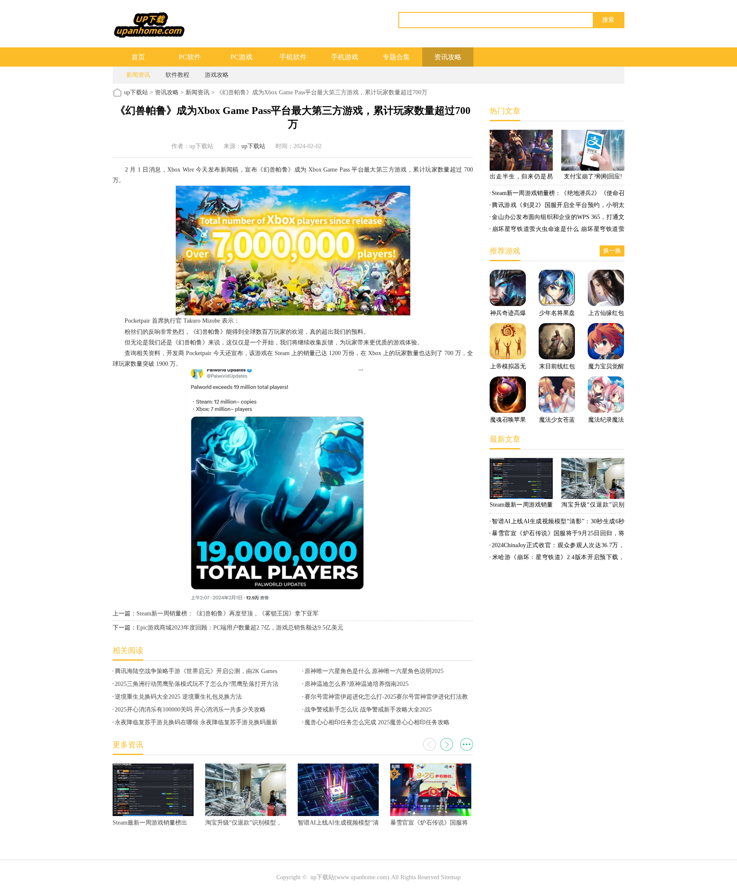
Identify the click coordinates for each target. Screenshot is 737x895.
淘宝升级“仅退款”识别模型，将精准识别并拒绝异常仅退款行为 (592, 506)
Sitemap (451, 877)
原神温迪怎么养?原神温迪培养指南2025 (357, 684)
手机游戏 (344, 57)
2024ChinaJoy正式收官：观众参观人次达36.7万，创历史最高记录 (557, 546)
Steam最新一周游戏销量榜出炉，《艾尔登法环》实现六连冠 (521, 506)
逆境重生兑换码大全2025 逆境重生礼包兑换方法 (178, 697)
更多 (466, 744)
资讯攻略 (447, 57)
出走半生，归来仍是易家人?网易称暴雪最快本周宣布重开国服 (521, 178)
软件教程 (177, 75)
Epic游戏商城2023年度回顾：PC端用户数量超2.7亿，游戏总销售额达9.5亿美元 (239, 627)
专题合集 (396, 57)
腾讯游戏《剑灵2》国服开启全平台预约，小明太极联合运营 (557, 206)
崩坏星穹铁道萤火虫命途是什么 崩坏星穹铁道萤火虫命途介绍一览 (557, 230)
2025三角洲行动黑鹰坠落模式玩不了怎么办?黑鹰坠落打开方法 (197, 684)
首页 (138, 57)
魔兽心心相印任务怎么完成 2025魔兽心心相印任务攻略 (377, 722)
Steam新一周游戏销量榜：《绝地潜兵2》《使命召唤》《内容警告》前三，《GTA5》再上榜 (557, 194)
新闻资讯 (138, 75)
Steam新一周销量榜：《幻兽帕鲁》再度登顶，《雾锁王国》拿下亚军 (227, 613)
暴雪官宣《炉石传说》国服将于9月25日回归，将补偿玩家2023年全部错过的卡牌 (557, 534)
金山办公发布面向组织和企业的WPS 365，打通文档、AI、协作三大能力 (557, 218)
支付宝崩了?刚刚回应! (593, 176)
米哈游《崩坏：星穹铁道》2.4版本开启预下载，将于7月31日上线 (557, 558)
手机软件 (293, 57)
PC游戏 (241, 57)
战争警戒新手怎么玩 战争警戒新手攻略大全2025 (368, 709)
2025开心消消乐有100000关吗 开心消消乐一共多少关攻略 (190, 709)
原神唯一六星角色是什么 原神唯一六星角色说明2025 (374, 671)
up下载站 (136, 92)
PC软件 (190, 57)
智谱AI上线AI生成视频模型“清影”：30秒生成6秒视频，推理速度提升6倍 (557, 523)
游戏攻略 (217, 75)
